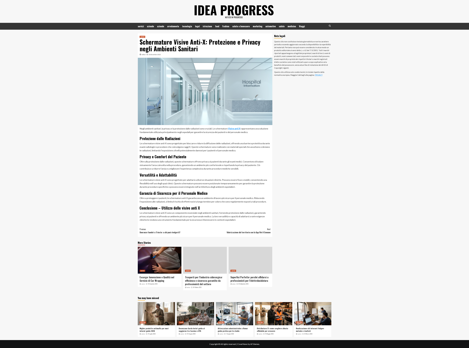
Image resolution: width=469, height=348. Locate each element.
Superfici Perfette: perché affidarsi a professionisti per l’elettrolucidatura (249, 278)
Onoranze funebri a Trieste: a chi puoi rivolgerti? (160, 231)
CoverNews (242, 344)
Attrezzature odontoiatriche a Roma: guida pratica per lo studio (233, 329)
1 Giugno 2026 (230, 334)
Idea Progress (234, 10)
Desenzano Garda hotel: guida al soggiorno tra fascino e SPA (192, 329)
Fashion (225, 26)
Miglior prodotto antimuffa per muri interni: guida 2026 (154, 329)
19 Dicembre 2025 (152, 284)
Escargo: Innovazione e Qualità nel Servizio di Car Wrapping (157, 278)
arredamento (173, 26)
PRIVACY (319, 75)
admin (143, 284)
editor (144, 54)
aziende (150, 26)
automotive (270, 26)
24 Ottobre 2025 (197, 287)
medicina (292, 26)
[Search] (329, 26)
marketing (257, 26)
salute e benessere (241, 26)
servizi (141, 26)
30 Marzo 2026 (308, 334)
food (217, 26)
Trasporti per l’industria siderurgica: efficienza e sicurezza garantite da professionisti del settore (203, 280)
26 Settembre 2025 (243, 284)
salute (282, 26)
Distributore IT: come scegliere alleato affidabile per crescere (272, 329)
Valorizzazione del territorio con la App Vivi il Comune (249, 231)
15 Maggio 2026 (269, 334)
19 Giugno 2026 (191, 334)
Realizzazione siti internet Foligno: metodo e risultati (310, 329)
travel (181, 322)
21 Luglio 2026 (152, 334)
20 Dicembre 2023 (155, 54)
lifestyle (142, 322)
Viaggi (302, 26)
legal (197, 26)
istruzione (207, 26)
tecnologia (187, 26)
